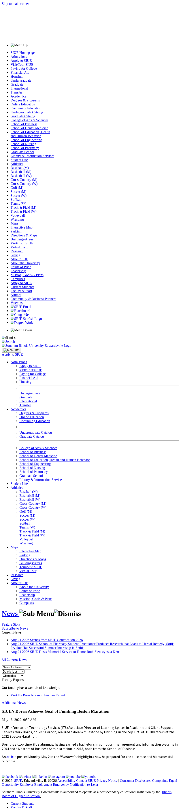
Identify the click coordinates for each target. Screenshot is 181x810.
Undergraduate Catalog (27, 112)
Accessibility (66, 780)
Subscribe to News (15, 628)
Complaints (160, 780)
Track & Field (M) (23, 207)
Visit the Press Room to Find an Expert (38, 695)
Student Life (19, 160)
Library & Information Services (32, 156)
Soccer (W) (18, 195)
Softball (16, 199)
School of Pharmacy (25, 148)
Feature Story (11, 624)
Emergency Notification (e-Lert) (75, 784)
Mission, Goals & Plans (27, 275)
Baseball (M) (20, 168)
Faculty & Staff (21, 291)
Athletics (17, 164)
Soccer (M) (18, 191)
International (19, 88)
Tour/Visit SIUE (30, 567)
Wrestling (17, 219)
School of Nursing (23, 144)
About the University (25, 263)
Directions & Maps (24, 235)
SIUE (18, 780)
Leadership (18, 271)
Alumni (16, 295)
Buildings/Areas (22, 239)
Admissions (19, 56)
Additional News (14, 703)
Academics (18, 96)
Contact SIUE (86, 780)
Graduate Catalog (23, 116)
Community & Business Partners (33, 299)
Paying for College (24, 68)
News (10, 613)
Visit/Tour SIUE (22, 64)
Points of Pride (21, 267)
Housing (17, 76)
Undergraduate (21, 80)
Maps (14, 223)
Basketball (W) (21, 176)
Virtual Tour (19, 247)
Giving (15, 255)
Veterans (17, 303)
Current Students (22, 287)
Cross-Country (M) (24, 180)
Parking (16, 231)
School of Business (24, 124)
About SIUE (19, 259)
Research (17, 251)
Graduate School (22, 152)
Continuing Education (26, 108)
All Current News (14, 659)
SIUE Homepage (23, 52)
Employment (43, 784)
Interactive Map (21, 227)
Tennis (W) (18, 203)
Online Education (23, 104)
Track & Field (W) (23, 211)
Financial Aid (20, 72)
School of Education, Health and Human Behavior (30, 134)
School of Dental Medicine (29, 128)
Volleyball (18, 215)
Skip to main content (16, 4)
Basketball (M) (21, 172)
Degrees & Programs (25, 100)
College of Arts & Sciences (29, 120)
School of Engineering (26, 140)
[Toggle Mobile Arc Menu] (11, 350)
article (11, 756)
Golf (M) (17, 187)
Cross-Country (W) (24, 184)
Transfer (16, 92)
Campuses (18, 279)
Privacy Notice (107, 780)
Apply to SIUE (21, 60)
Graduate (17, 84)
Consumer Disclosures (135, 780)
